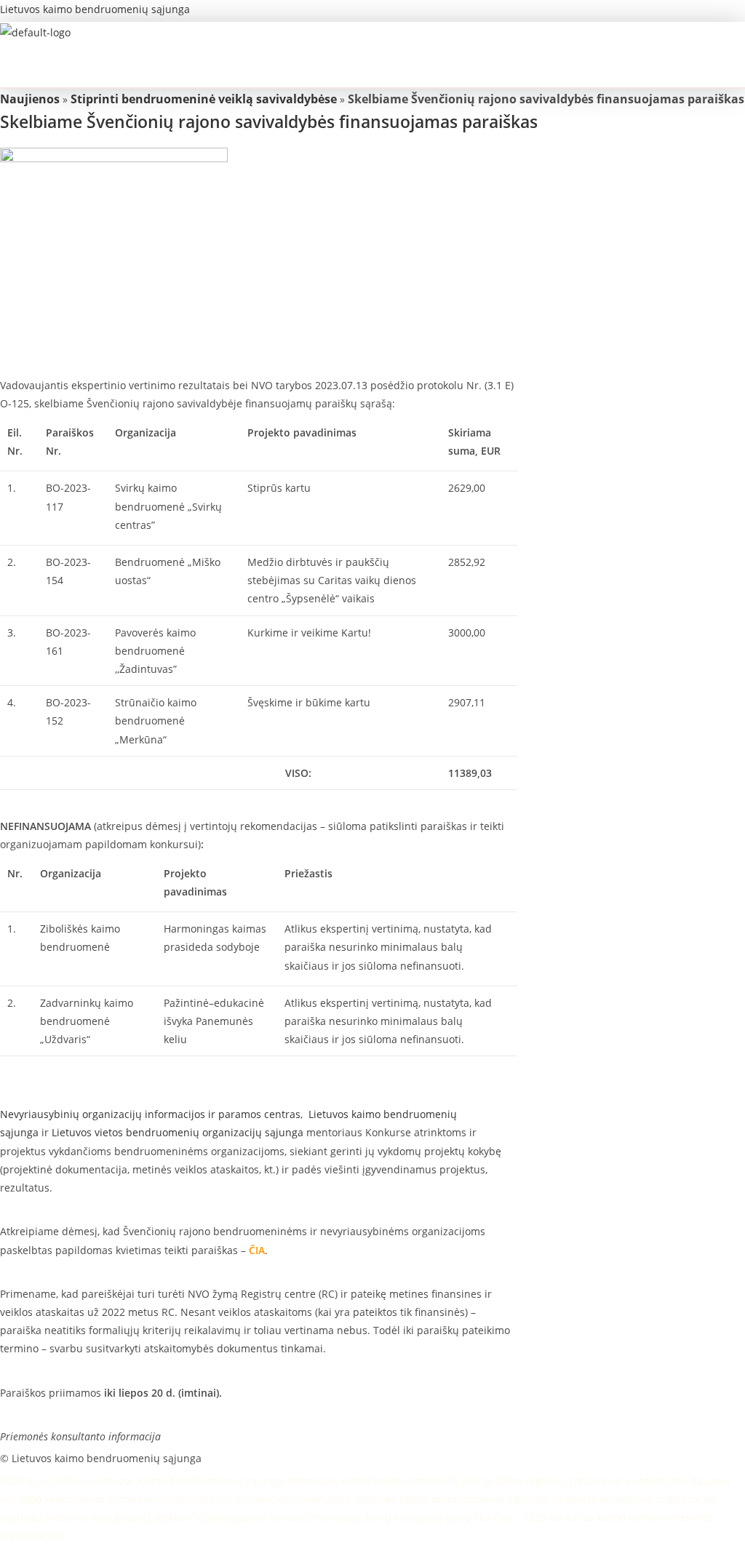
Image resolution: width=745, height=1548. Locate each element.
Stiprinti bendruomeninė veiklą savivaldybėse (204, 99)
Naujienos (30, 99)
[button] (360, 73)
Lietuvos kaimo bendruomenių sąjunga (95, 9)
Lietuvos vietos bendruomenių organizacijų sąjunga (177, 1132)
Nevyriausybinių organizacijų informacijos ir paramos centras (150, 1114)
